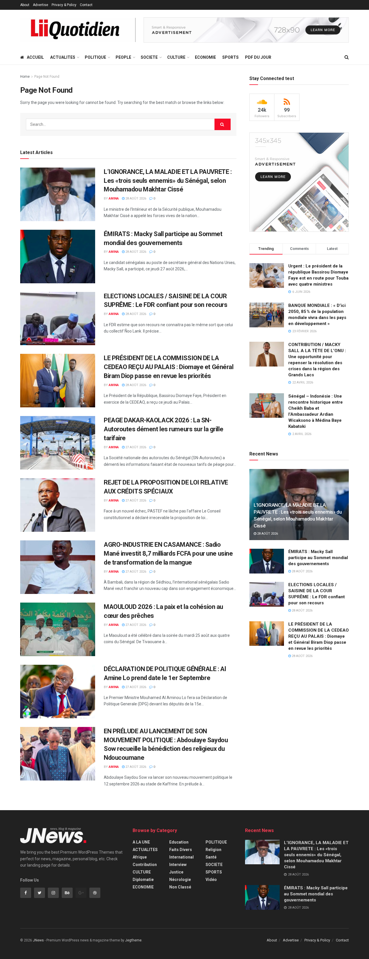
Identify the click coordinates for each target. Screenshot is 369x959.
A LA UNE (141, 842)
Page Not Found (46, 77)
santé (211, 857)
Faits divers (180, 849)
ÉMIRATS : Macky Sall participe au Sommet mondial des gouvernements (318, 557)
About (24, 5)
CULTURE (176, 57)
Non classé (180, 887)
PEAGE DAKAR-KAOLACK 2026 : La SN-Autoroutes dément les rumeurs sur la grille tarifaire (163, 429)
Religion (213, 849)
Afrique (140, 857)
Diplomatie (143, 879)
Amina (114, 198)
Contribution (145, 864)
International (181, 857)
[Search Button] (222, 124)
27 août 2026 (135, 447)
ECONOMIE (205, 57)
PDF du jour (258, 57)
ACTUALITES (62, 57)
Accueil (35, 57)
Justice (176, 872)
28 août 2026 (135, 198)
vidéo (211, 879)
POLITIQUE (95, 57)
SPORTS (230, 57)
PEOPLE (123, 57)
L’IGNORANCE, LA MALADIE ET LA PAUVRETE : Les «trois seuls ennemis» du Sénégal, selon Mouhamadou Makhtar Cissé (167, 180)
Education (179, 842)
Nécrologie (180, 879)
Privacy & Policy (64, 5)
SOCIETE (149, 57)
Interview (178, 864)
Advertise (40, 5)
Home (25, 77)
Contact (86, 5)
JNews (38, 940)
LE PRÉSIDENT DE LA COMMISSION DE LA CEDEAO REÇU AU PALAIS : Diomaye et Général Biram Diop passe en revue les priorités (169, 366)
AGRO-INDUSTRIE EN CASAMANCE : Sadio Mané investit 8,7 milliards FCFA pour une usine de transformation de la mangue (168, 553)
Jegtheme (133, 940)
